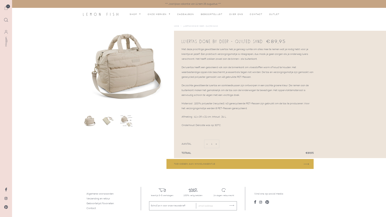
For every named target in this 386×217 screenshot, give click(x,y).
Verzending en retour (98, 198)
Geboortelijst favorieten (100, 203)
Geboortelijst (212, 14)
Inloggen (6, 42)
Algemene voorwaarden (100, 193)
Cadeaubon (185, 14)
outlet (274, 14)
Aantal (186, 143)
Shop (134, 14)
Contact (256, 14)
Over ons (236, 14)
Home (176, 26)
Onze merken (158, 14)
